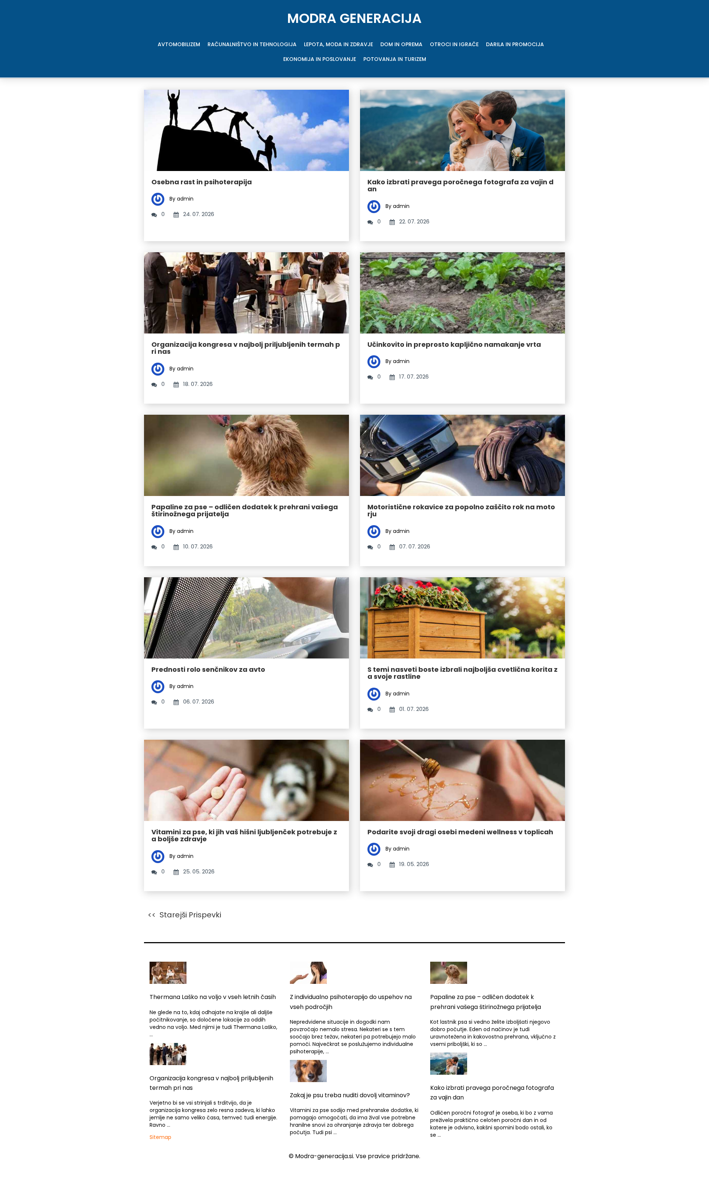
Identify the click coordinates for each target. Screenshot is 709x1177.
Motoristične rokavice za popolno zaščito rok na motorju (461, 510)
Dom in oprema (401, 44)
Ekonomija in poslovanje (319, 59)
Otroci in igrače (454, 44)
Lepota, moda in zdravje (338, 44)
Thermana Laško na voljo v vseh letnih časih (213, 997)
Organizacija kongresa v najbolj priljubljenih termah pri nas (245, 348)
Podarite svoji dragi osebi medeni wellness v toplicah (460, 831)
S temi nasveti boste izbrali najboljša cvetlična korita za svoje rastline (462, 673)
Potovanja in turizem (394, 59)
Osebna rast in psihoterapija (201, 182)
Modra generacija (354, 18)
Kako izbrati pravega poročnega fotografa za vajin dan (460, 185)
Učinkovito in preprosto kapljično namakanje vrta (454, 344)
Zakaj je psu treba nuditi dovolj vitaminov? (350, 1095)
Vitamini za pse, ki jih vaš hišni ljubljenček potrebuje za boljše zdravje (244, 835)
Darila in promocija (515, 44)
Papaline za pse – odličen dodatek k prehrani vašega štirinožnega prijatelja (244, 510)
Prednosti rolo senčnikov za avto (208, 669)
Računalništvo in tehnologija (252, 44)
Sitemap (160, 1137)
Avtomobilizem (179, 44)
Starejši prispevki (190, 915)
